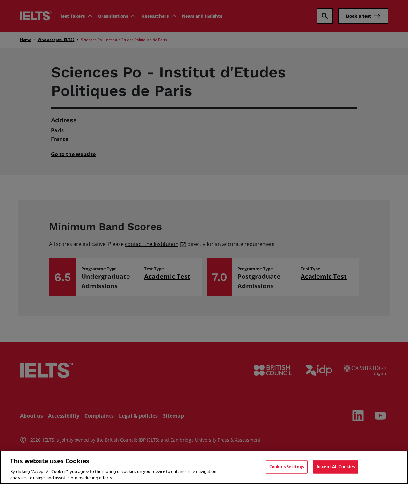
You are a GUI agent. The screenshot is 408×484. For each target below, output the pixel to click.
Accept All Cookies (336, 467)
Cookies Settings (286, 467)
